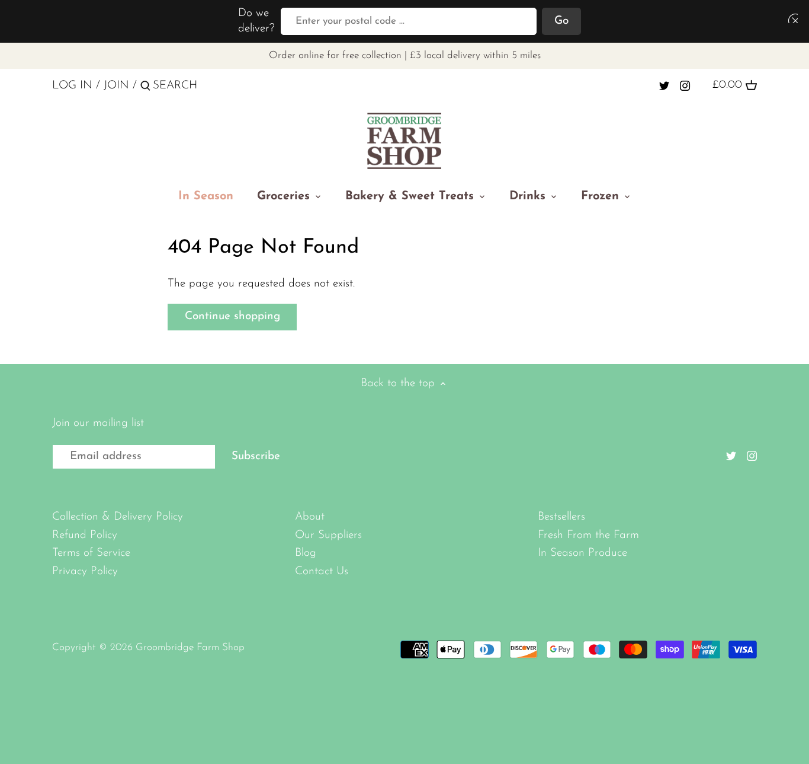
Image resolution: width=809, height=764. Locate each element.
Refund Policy (84, 535)
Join (116, 85)
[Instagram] (685, 85)
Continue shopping (232, 316)
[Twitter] (664, 85)
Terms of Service (91, 553)
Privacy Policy (85, 571)
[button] (790, 18)
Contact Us (321, 571)
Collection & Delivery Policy (117, 517)
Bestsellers (561, 517)
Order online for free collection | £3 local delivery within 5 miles (405, 55)
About (310, 517)
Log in (72, 85)
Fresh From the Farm (588, 535)
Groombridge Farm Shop (190, 647)
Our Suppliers (328, 535)
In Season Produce (582, 553)
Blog (305, 553)
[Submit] (145, 88)
